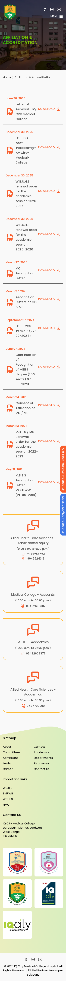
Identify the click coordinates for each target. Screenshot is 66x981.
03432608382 (36, 606)
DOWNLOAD (46, 109)
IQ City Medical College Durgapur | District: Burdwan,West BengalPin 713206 (22, 829)
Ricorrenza (41, 763)
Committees (11, 752)
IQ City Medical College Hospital (36, 966)
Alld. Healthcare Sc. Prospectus (63, 469)
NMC (6, 805)
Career (8, 769)
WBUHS (8, 799)
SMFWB (8, 793)
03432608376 (36, 653)
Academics (41, 752)
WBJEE (7, 788)
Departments (43, 758)
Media (7, 763)
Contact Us (41, 769)
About (7, 747)
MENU (54, 16)
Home (7, 77)
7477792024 (36, 554)
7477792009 (36, 706)
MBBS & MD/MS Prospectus (63, 514)
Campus (39, 747)
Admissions (10, 758)
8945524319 (35, 559)
